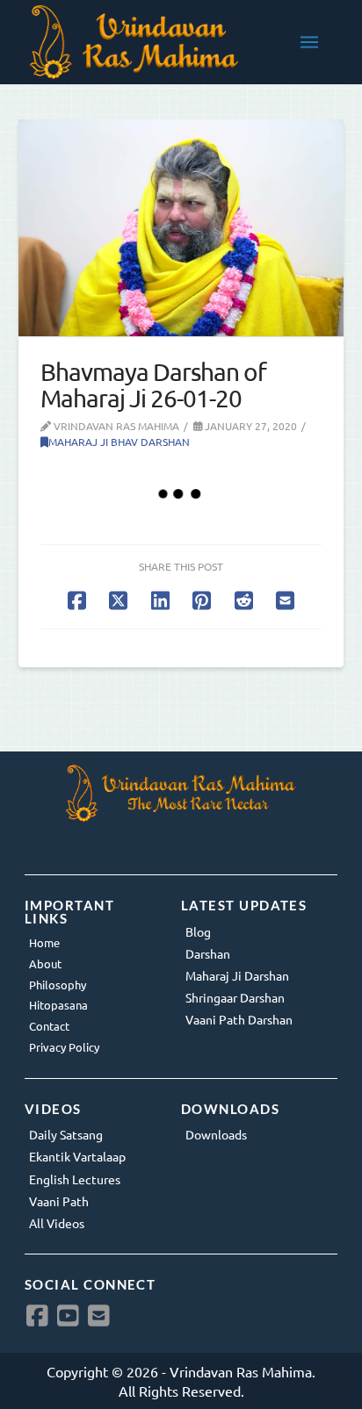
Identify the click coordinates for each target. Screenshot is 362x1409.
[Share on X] (118, 600)
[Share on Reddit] (244, 600)
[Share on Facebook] (77, 600)
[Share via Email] (285, 600)
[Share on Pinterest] (201, 600)
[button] (309, 42)
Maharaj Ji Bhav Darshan (119, 442)
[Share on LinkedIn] (160, 600)
